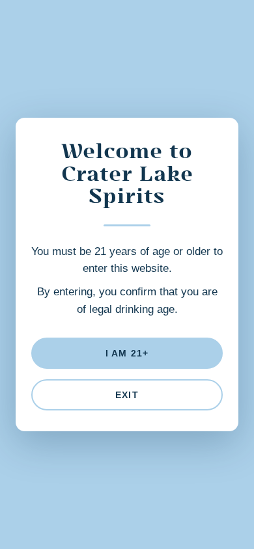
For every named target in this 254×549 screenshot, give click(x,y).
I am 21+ (127, 353)
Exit (126, 395)
